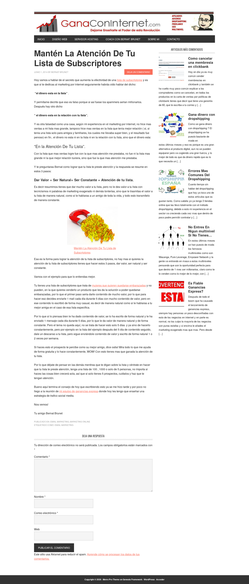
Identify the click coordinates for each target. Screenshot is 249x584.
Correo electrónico (46, 513)
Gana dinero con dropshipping (201, 116)
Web (37, 529)
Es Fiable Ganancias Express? (196, 287)
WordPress (149, 579)
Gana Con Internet (124, 22)
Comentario (42, 457)
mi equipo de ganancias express (78, 391)
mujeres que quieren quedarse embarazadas (119, 285)
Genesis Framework (132, 579)
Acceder (160, 579)
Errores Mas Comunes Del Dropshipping (199, 174)
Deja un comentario (138, 72)
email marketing (64, 424)
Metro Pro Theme (111, 579)
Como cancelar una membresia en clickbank (200, 62)
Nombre (39, 497)
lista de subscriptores (129, 80)
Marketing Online (80, 421)
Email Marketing (59, 421)
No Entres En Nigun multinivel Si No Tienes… (201, 230)
